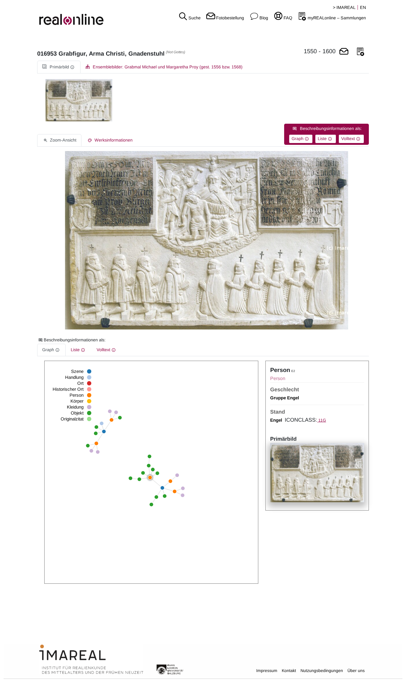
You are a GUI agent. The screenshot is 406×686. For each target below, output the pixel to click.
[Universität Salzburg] (170, 669)
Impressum (266, 670)
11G (321, 420)
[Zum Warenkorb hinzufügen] (344, 52)
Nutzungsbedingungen (321, 670)
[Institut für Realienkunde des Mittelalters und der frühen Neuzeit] (91, 659)
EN (363, 7)
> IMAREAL (344, 7)
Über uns (356, 670)
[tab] (59, 67)
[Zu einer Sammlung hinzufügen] (360, 52)
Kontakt (289, 670)
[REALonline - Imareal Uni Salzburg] (68, 15)
